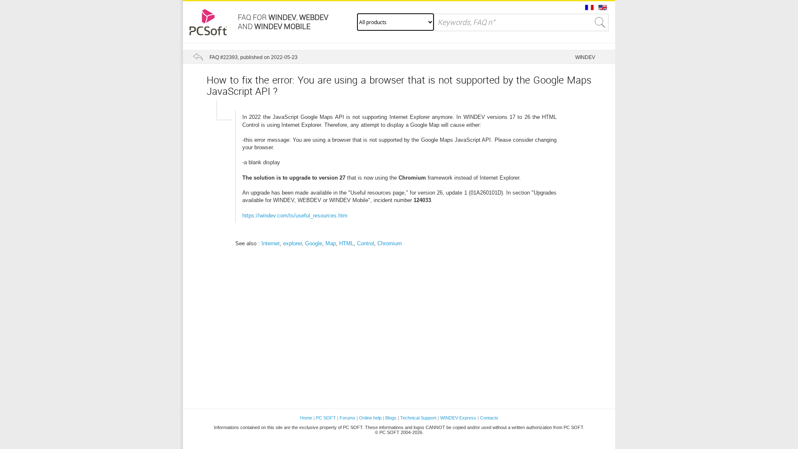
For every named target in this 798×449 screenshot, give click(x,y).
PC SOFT (326, 417)
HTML (346, 243)
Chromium (389, 243)
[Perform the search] (600, 22)
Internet (270, 243)
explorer (292, 243)
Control (365, 243)
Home (306, 417)
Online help (370, 417)
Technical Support (419, 417)
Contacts (489, 417)
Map (330, 243)
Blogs (391, 417)
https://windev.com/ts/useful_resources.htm (294, 215)
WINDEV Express (458, 417)
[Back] (198, 57)
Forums (347, 417)
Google (313, 243)
